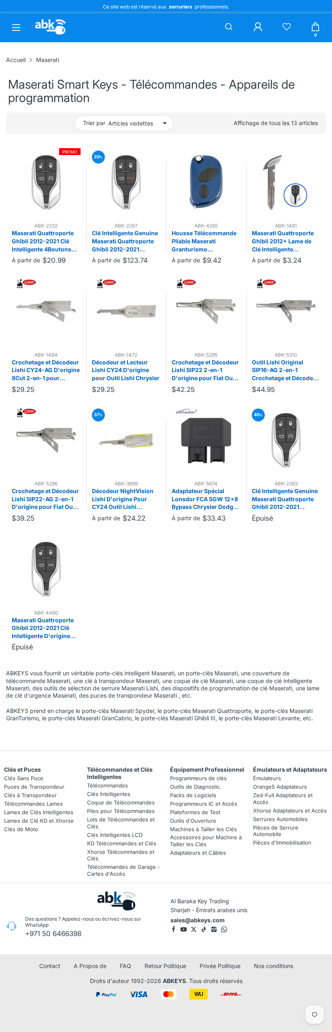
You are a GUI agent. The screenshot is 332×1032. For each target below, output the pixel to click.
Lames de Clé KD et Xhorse (39, 820)
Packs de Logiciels (193, 795)
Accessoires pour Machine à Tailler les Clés (206, 840)
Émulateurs (267, 778)
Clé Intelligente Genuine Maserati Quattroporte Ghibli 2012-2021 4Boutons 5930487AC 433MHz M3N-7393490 (285, 499)
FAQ (125, 965)
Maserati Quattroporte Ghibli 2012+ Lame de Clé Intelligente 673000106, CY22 (283, 241)
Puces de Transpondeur (34, 786)
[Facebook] (173, 929)
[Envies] (286, 27)
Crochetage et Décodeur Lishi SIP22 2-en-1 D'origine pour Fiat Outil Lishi (205, 370)
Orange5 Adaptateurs (280, 786)
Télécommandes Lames (33, 803)
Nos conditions (273, 965)
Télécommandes (107, 785)
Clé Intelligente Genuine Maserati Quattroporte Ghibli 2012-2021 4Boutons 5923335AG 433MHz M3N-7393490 (125, 241)
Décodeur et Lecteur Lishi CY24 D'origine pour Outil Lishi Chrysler (126, 370)
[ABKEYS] (50, 34)
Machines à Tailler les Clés (203, 829)
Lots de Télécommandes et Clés (121, 823)
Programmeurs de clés (198, 778)
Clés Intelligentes (108, 794)
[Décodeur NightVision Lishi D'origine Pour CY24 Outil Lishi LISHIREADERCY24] (126, 440)
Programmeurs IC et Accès (203, 803)
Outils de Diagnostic (195, 786)
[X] (194, 929)
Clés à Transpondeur (30, 795)
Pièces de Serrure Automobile (275, 830)
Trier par (94, 122)
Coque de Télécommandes (121, 802)
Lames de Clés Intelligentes (38, 812)
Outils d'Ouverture (193, 820)
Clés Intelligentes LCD (115, 834)
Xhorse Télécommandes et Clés (120, 855)
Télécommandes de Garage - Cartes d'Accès (123, 870)
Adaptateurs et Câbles (198, 852)
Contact (49, 965)
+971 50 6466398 (53, 934)
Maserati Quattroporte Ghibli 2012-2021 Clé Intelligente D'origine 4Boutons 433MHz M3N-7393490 (43, 628)
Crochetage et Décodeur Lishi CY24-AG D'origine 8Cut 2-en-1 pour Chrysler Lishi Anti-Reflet (46, 370)
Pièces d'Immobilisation (282, 842)
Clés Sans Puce (23, 778)
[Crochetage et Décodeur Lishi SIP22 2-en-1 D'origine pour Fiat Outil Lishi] (206, 311)
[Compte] (257, 27)
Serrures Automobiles (280, 818)
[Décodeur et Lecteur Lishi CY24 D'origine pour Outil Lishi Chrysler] (126, 311)
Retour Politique (165, 965)
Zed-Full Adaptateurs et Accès (283, 798)
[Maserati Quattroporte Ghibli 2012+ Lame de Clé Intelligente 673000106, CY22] (286, 182)
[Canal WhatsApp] (224, 929)
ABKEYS (174, 980)
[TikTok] (204, 929)
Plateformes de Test (195, 812)
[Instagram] (214, 929)
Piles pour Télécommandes (121, 811)
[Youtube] (184, 929)
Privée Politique (220, 965)
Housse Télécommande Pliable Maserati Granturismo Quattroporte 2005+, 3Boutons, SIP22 (204, 241)
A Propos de (90, 965)
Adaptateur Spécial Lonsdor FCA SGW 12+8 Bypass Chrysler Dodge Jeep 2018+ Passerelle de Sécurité (205, 499)
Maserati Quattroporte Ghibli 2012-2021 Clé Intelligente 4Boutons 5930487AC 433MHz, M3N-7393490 (43, 241)
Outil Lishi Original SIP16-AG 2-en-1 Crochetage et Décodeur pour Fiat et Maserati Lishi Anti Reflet (285, 370)
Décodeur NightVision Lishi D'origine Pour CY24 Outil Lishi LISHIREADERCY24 (122, 499)
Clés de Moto (21, 829)
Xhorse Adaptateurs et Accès (290, 810)
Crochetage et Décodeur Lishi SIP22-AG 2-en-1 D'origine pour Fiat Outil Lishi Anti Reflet (45, 499)
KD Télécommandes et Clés (121, 843)
